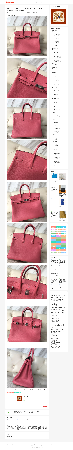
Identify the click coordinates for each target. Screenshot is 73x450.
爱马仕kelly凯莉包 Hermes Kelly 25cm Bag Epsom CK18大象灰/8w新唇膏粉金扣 (11, 427)
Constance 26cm (56, 58)
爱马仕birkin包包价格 (18, 392)
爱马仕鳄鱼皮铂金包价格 (53, 246)
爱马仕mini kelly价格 (53, 227)
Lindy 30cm (55, 103)
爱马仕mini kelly (58, 238)
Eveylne (53, 63)
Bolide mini (55, 45)
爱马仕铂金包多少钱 (53, 240)
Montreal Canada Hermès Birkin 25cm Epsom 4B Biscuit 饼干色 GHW (11, 422)
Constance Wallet (56, 61)
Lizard (55, 154)
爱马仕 (53, 134)
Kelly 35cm (55, 80)
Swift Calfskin (56, 161)
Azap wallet (55, 135)
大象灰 (64, 237)
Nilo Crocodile (56, 157)
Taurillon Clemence (57, 163)
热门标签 (44, 445)
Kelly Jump (55, 84)
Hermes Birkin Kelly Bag (31, 444)
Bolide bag (53, 39)
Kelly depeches (54, 94)
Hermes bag (64, 241)
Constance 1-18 (56, 52)
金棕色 (64, 252)
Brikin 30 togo (58, 240)
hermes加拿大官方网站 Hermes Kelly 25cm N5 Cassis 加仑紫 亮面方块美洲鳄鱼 (54, 189)
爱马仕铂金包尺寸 (53, 238)
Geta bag (53, 65)
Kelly (26, 2)
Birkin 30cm (55, 35)
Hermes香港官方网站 (25, 444)
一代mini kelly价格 (53, 233)
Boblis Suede (56, 145)
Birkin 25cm (26, 6)
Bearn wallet (54, 30)
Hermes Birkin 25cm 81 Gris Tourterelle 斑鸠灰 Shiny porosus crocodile (21, 422)
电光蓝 (53, 252)
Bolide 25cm (56, 41)
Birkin (23, 2)
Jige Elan (53, 72)
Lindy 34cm (55, 105)
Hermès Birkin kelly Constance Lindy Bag (15, 6)
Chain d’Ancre (54, 48)
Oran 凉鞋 (53, 113)
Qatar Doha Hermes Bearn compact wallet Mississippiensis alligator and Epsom (54, 287)
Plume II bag (56, 138)
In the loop (53, 71)
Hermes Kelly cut (63, 250)
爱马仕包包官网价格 (53, 444)
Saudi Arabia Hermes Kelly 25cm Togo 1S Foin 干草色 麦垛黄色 (62, 219)
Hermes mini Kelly (58, 227)
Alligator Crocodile (56, 142)
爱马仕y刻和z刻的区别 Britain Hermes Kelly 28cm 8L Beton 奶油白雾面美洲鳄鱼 (54, 275)
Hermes (58, 231)
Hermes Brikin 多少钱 (53, 250)
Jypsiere (53, 73)
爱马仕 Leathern (54, 141)
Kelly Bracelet (56, 137)
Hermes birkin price (18, 444)
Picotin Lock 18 (56, 116)
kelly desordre (54, 95)
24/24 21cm (55, 88)
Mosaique (53, 112)
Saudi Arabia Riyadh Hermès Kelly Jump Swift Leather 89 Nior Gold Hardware (62, 195)
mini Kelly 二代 (59, 252)
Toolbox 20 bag (56, 126)
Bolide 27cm (56, 42)
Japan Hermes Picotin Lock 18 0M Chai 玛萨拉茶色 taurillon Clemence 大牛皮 (54, 201)
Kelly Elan (53, 97)
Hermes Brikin (53, 300)
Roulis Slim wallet (56, 123)
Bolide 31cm (56, 44)
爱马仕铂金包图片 (53, 343)
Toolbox (53, 125)
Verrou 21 (55, 132)
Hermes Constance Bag (38, 444)
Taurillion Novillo (56, 162)
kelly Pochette (56, 109)
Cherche (53, 49)
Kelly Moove (54, 99)
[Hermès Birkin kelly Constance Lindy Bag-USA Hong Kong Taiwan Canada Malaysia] (9, 2)
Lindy (36, 2)
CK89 (64, 227)
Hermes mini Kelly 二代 (59, 244)
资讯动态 (53, 166)
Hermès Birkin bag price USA (13, 10)
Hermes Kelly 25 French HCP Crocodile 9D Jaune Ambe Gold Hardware (62, 262)
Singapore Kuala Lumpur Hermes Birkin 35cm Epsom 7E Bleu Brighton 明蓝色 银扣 (42, 422)
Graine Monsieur (56, 152)
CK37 (52, 297)
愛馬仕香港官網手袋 (12, 444)
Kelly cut (55, 81)
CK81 (55, 297)
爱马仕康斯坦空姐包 (53, 236)
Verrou (51, 2)
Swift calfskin (64, 231)
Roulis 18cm (56, 121)
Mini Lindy (55, 106)
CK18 (58, 233)
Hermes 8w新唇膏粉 (10, 392)
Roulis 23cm (56, 122)
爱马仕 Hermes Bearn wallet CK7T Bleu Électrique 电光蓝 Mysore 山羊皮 (62, 207)
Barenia (55, 144)
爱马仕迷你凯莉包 (58, 236)
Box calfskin (55, 146)
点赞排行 (41, 445)
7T (52, 295)
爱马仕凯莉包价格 (64, 229)
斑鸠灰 (59, 248)
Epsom (55, 149)
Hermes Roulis (64, 248)
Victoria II (55, 139)
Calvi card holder (54, 46)
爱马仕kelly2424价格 (60, 444)
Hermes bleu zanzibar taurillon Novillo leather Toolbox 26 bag (54, 180)
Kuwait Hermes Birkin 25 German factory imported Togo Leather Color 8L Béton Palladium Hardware (21, 428)
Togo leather (56, 165)
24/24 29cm (55, 90)
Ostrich (55, 158)
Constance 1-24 (56, 53)
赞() (45, 406)
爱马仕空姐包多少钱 (58, 242)
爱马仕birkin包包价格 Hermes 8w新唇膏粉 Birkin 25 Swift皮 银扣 (36, 389)
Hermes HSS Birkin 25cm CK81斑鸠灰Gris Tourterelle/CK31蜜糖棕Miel (62, 268)
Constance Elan (56, 60)
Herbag (53, 68)
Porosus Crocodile (56, 159)
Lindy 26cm (55, 102)
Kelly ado (53, 91)
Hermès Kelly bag (58, 229)
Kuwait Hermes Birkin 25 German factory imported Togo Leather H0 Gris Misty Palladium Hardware (42, 428)
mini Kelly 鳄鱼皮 (59, 314)
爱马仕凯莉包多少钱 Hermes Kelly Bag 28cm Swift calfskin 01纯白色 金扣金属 (62, 281)
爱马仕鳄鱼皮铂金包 (53, 248)
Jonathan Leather (56, 153)
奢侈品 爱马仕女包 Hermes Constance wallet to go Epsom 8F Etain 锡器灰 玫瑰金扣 (54, 268)
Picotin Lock (45, 2)
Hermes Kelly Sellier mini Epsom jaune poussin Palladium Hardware (62, 274)
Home (19, 2)
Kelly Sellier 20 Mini (57, 110)
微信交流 (38, 445)
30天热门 (29, 445)
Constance (31, 2)
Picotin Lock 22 (56, 118)
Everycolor (55, 150)
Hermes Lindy (53, 244)
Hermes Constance (53, 242)
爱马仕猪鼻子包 (64, 236)
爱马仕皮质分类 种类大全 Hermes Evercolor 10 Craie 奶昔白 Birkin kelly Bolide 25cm (62, 182)
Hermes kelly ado (65, 444)
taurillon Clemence (58, 246)
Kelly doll (55, 83)
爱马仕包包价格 (7, 444)
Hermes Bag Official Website (46, 444)
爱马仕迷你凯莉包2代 (64, 233)
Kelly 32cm (55, 79)
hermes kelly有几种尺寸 (64, 246)
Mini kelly (40, 2)
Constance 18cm (56, 56)
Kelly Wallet (55, 85)
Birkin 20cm (55, 32)
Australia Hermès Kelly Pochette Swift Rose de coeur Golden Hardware (54, 262)
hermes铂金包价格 (64, 240)
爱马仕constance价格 (63, 244)
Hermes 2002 (54, 69)
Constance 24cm (56, 57)
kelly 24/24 (53, 87)
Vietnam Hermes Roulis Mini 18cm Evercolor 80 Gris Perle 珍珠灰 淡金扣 (54, 281)
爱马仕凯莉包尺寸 (58, 250)
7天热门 (32, 445)
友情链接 (35, 445)
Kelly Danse (54, 93)
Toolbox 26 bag (56, 128)
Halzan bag (54, 67)
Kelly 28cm (55, 77)
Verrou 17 (55, 131)
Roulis (55, 2)
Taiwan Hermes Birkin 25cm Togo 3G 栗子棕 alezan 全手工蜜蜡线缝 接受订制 (32, 422)
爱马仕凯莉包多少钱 (53, 231)
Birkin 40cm (55, 38)
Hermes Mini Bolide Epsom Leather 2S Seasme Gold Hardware (62, 286)
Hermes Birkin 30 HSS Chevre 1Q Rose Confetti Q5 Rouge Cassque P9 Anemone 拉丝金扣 (54, 214)
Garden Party (54, 64)
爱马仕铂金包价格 (53, 229)
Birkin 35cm (55, 36)
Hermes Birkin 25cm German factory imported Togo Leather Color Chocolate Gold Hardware (32, 428)
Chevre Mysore (56, 148)
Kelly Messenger (54, 98)
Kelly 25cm (55, 76)
